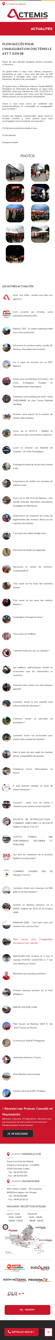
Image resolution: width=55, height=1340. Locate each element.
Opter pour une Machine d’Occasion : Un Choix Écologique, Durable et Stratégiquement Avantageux (33, 383)
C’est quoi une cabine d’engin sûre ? (30, 533)
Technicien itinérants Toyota (27, 1057)
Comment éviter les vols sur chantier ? (31, 650)
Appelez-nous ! (22, 1332)
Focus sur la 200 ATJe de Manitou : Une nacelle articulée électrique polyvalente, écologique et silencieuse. (33, 502)
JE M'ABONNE (17, 1133)
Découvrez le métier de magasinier (29, 550)
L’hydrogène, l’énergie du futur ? (28, 617)
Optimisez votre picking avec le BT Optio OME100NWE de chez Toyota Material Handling (33, 400)
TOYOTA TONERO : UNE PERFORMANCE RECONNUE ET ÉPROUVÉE (33, 840)
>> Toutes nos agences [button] (16, 4)
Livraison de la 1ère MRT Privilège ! (29, 1091)
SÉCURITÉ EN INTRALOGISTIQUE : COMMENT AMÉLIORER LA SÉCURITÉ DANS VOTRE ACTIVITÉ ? (33, 823)
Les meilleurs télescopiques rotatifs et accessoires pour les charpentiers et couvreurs (33, 671)
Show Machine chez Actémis (26, 1074)
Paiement (29, 1310)
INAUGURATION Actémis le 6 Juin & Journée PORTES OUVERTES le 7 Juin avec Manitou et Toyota (33, 960)
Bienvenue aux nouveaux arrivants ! (30, 973)
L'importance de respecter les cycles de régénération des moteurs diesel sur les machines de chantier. (33, 519)
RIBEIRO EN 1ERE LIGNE (25, 1007)
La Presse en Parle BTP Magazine (29, 1040)
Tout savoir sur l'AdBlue (24, 634)
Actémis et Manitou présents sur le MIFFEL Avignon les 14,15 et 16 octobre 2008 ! (33, 908)
